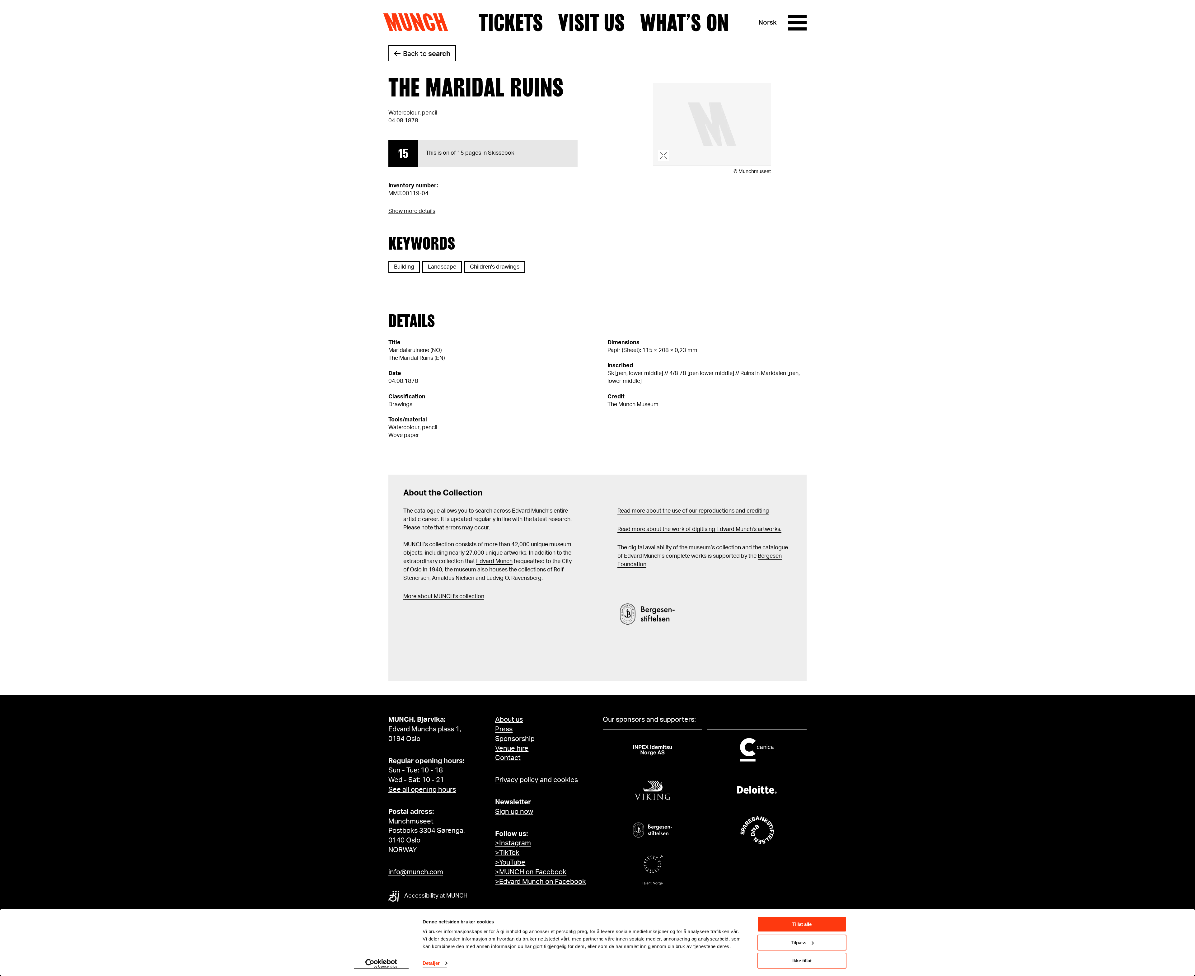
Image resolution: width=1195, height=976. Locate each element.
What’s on (684, 23)
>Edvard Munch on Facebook (540, 881)
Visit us (591, 23)
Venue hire (511, 748)
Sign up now (514, 811)
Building (404, 267)
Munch (418, 22)
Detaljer (431, 963)
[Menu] (797, 22)
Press (504, 729)
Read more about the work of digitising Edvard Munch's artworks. (699, 529)
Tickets (511, 23)
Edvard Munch (494, 561)
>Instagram (513, 843)
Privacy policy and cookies (536, 780)
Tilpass (798, 942)
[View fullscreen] (712, 124)
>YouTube (510, 862)
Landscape (442, 267)
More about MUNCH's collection (443, 596)
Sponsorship (515, 738)
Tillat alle (802, 924)
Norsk (767, 22)
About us (509, 719)
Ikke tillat (802, 960)
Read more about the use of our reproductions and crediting (693, 511)
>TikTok (507, 852)
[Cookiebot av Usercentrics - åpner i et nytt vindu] (381, 964)
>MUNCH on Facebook (530, 872)
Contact (508, 757)
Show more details (411, 211)
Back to (426, 53)
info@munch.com (415, 872)
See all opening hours (422, 789)
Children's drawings (494, 267)
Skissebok (501, 153)
